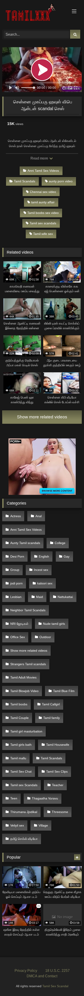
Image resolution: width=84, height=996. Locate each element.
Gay (66, 556)
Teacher (57, 785)
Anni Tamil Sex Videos (43, 170)
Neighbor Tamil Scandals (27, 610)
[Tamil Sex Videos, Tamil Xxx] (34, 14)
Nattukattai (65, 597)
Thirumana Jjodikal (23, 812)
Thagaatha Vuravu (45, 798)
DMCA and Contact (42, 976)
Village (43, 825)
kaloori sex (44, 583)
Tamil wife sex (43, 234)
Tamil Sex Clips (57, 771)
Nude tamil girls (54, 623)
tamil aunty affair (43, 202)
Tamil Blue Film (64, 691)
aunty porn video (61, 181)
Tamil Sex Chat (21, 771)
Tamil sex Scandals (23, 785)
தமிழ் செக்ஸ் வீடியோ (24, 839)
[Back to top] (70, 982)
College (60, 543)
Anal (38, 516)
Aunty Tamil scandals (25, 543)
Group (14, 570)
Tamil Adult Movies (23, 677)
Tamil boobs (18, 704)
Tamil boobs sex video (43, 213)
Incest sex (41, 570)
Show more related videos (42, 417)
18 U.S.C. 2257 (57, 971)
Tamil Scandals (24, 181)
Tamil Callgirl (51, 704)
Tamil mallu (18, 758)
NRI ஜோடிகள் (19, 623)
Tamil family (51, 718)
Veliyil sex (17, 825)
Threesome (60, 812)
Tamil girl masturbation (26, 731)
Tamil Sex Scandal (55, 986)
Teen (13, 798)
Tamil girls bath (21, 744)
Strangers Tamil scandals (28, 664)
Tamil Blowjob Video (24, 691)
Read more (39, 158)
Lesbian (16, 597)
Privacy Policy (26, 971)
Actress (15, 516)
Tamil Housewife (57, 744)
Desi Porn (17, 556)
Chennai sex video (43, 192)
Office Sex (17, 637)
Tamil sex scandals (43, 223)
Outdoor (45, 637)
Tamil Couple (19, 718)
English (44, 556)
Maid (39, 597)
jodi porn (16, 583)
